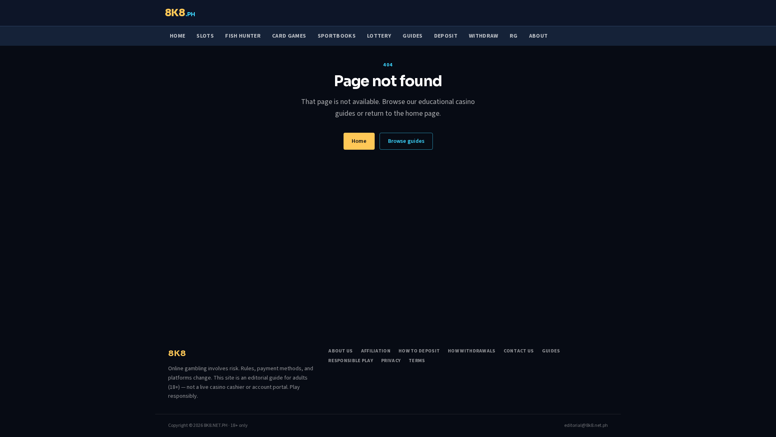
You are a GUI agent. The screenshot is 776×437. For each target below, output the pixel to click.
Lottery (379, 36)
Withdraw (483, 36)
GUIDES (551, 351)
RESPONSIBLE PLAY (350, 361)
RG (514, 36)
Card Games (289, 36)
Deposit (446, 36)
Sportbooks (337, 36)
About (538, 36)
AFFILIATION (375, 351)
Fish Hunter (243, 36)
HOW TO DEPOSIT (419, 351)
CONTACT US (519, 351)
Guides (412, 36)
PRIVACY (391, 361)
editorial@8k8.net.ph (586, 425)
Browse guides (406, 141)
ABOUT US (340, 351)
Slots (205, 36)
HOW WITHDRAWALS (472, 351)
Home (177, 36)
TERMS (417, 361)
